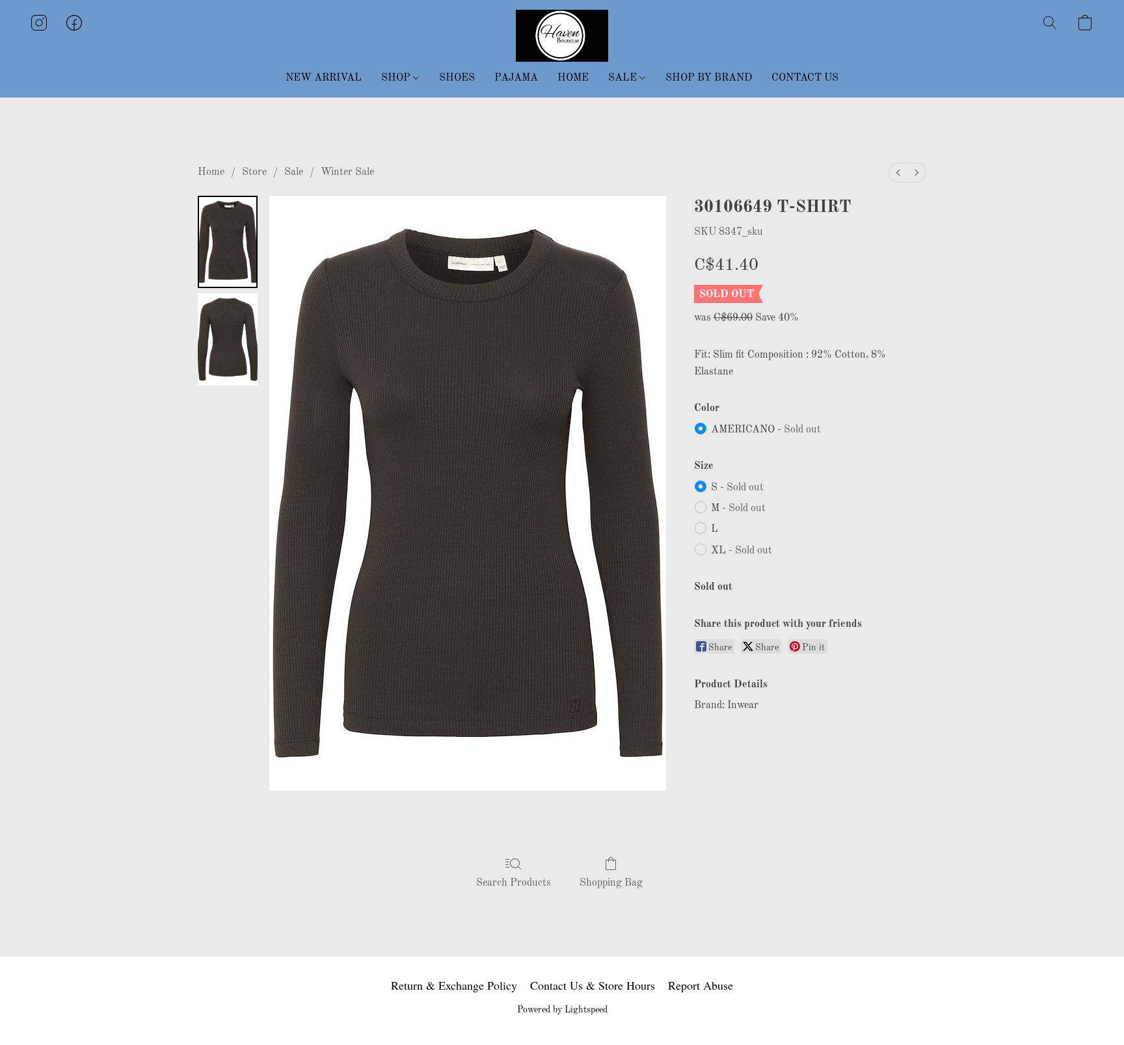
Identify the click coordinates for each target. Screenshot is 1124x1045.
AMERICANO (766, 430)
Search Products (513, 883)
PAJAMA (516, 78)
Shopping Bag (611, 883)
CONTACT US (804, 78)
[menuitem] (898, 172)
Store (254, 172)
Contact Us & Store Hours (592, 985)
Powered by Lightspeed (562, 1009)
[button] (562, 36)
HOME (573, 78)
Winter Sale (347, 172)
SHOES (457, 78)
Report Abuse (700, 985)
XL (741, 551)
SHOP (397, 78)
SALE (623, 78)
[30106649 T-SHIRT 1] (228, 339)
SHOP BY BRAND (708, 78)
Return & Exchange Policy (454, 985)
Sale (293, 172)
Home (211, 172)
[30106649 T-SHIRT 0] (228, 242)
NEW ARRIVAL (324, 78)
